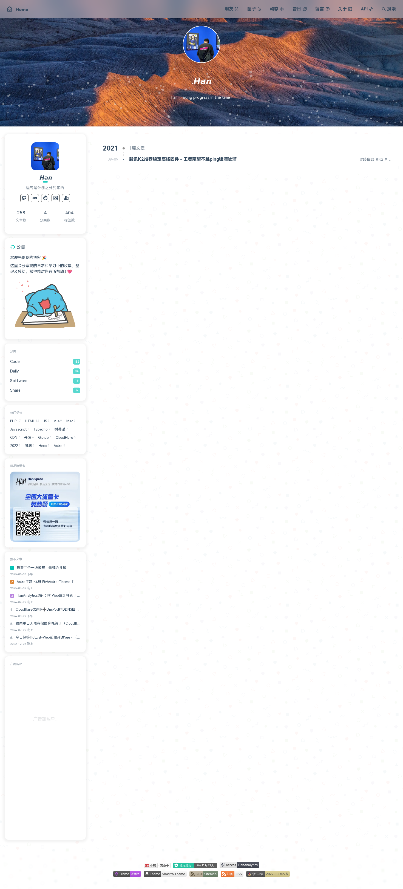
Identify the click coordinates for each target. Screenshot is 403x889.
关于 (342, 8)
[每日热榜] (45, 198)
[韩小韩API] (35, 198)
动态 (274, 8)
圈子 (251, 8)
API (364, 8)
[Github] (24, 198)
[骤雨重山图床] (56, 198)
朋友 (229, 8)
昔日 (297, 8)
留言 (319, 8)
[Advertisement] (45, 752)
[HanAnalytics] (66, 198)
